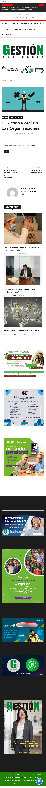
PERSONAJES (6, 29)
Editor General (9, 134)
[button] (40, 5)
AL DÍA (4, 23)
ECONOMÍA (35, 23)
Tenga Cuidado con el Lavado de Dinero (21, 330)
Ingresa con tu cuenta (25, 29)
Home (4, 81)
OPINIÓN (12, 81)
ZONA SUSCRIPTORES (19, 23)
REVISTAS (5, 35)
